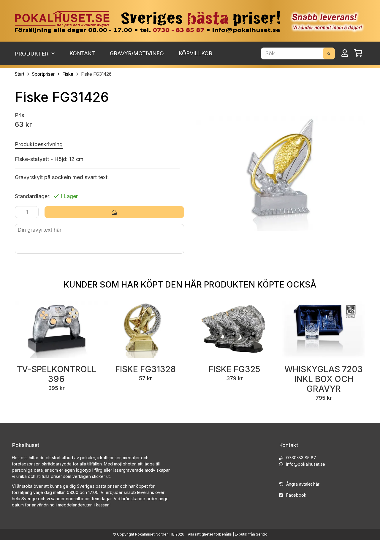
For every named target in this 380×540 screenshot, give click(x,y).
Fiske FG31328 (145, 369)
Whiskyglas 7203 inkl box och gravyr (323, 379)
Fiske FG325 (234, 369)
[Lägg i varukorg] (114, 212)
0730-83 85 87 (301, 457)
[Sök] (329, 53)
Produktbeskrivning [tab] (39, 144)
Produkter (32, 53)
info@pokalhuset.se (305, 464)
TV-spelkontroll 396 (56, 374)
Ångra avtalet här (302, 484)
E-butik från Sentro (251, 534)
